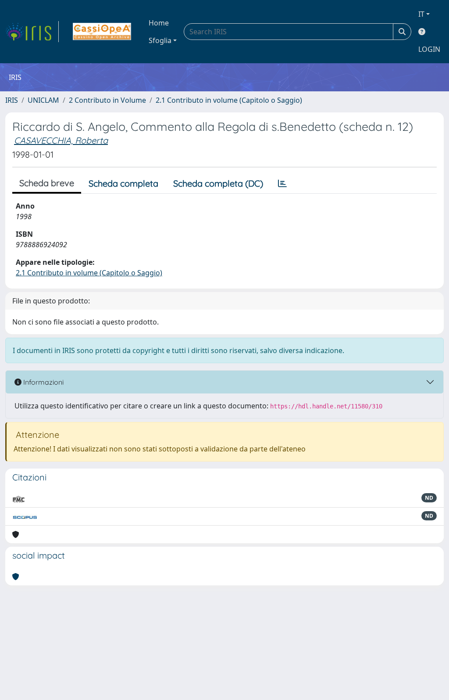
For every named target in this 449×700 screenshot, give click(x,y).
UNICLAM (43, 100)
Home (159, 23)
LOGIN (429, 49)
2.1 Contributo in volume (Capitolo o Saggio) (229, 100)
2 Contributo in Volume (107, 100)
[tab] (282, 183)
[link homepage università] (102, 31)
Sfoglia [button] (160, 40)
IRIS (11, 100)
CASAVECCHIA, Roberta (61, 140)
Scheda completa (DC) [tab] (218, 183)
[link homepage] (32, 31)
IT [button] (421, 14)
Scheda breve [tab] (46, 182)
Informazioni (42, 382)
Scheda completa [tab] (123, 183)
